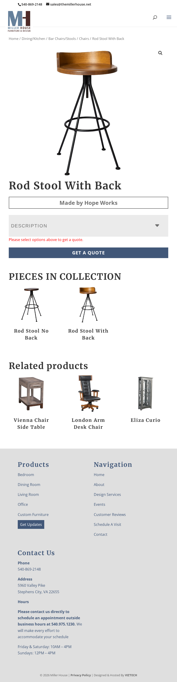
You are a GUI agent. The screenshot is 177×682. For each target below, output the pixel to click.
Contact (100, 534)
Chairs (84, 38)
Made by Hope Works (88, 202)
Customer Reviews (110, 514)
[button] (160, 53)
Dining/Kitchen (33, 38)
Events (99, 504)
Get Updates (31, 524)
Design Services (107, 494)
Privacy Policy (81, 675)
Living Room (28, 494)
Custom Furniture (33, 514)
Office (23, 504)
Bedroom (26, 474)
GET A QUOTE (88, 253)
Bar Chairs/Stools (62, 38)
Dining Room (29, 484)
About (99, 484)
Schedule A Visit (107, 524)
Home (13, 38)
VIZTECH (131, 675)
